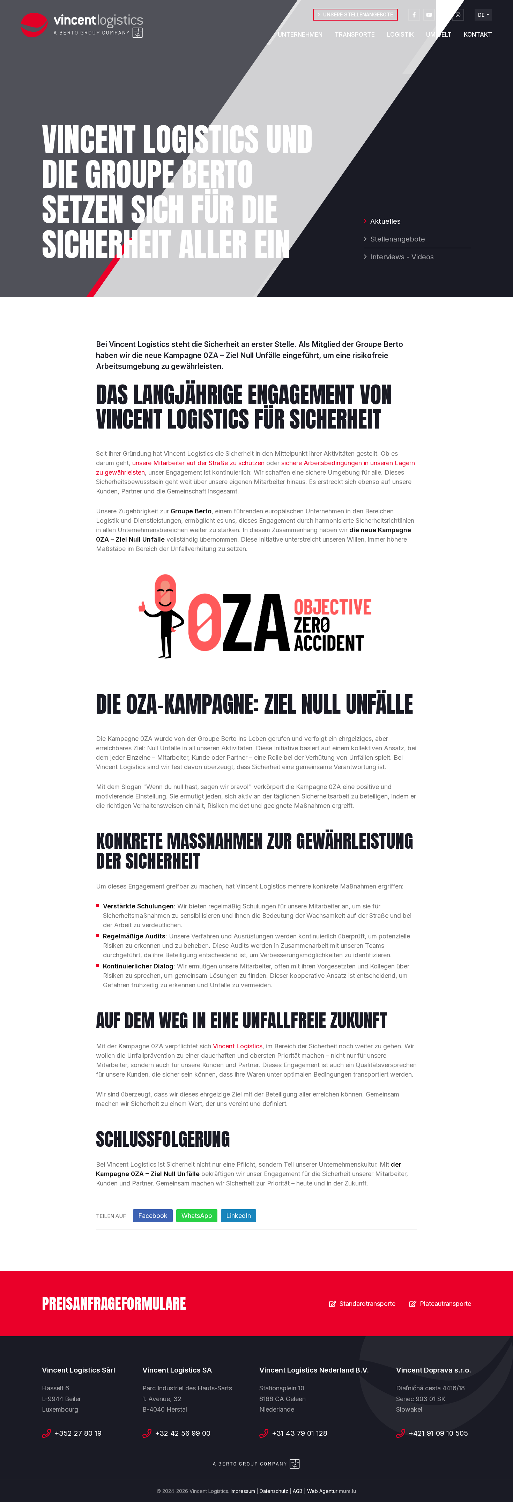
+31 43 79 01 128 (299, 1433)
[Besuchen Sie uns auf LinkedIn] (443, 15)
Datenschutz (274, 1491)
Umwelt (439, 34)
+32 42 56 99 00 (182, 1433)
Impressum (243, 1491)
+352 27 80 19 (78, 1433)
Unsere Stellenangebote (358, 14)
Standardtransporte (367, 1303)
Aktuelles (385, 221)
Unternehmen (300, 34)
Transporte (355, 34)
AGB (298, 1491)
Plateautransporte (445, 1303)
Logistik (400, 34)
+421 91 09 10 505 (438, 1433)
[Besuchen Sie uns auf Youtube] (429, 15)
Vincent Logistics (237, 1046)
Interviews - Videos (402, 257)
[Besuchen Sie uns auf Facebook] (414, 15)
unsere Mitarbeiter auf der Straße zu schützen (198, 463)
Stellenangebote (397, 239)
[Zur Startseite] (82, 25)
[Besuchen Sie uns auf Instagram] (458, 15)
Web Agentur (322, 1491)
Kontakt (478, 34)
